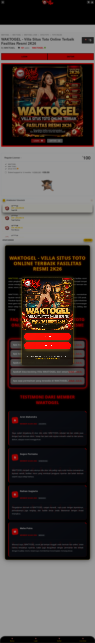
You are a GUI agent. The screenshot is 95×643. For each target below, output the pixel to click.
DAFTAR (47, 346)
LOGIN (47, 336)
